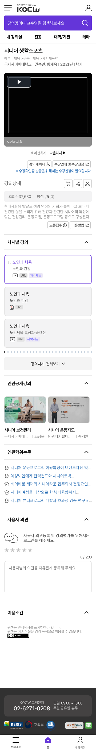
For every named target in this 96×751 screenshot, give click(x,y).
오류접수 (55, 225)
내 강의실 (14, 37)
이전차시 (40, 152)
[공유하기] (78, 183)
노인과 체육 (22, 262)
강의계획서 (37, 164)
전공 (38, 37)
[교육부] (34, 727)
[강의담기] (68, 183)
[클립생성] (87, 183)
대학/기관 (62, 37)
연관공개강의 (19, 383)
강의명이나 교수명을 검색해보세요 (35, 23)
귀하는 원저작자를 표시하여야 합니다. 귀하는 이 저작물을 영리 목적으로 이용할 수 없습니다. (44, 629)
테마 (86, 37)
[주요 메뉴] (8, 7)
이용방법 (77, 225)
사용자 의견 (17, 519)
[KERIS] (13, 727)
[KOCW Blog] (88, 727)
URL (23, 275)
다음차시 (56, 152)
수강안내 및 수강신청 (69, 164)
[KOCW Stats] (74, 727)
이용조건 (15, 612)
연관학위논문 (19, 452)
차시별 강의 (17, 242)
